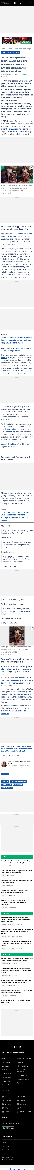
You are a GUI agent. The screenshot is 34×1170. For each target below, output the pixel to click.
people (9, 680)
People (10, 49)
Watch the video (9, 444)
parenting (10, 431)
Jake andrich (17, 784)
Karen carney (6, 784)
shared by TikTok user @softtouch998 (16, 235)
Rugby (3, 875)
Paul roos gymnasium (18, 781)
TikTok (4, 357)
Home (3, 49)
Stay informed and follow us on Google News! (16, 349)
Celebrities (4, 865)
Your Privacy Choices (19, 1169)
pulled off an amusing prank (16, 695)
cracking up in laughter (17, 681)
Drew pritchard (7, 787)
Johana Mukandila (22, 74)
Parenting (5, 774)
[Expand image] (32, 167)
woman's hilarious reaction (13, 712)
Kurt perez (5, 781)
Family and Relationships (23, 49)
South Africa (12, 128)
